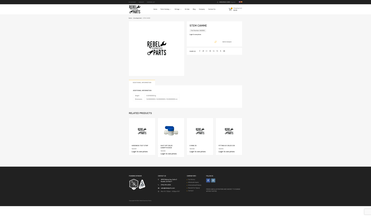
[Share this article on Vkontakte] (217, 51)
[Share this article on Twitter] (203, 51)
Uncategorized (137, 18)
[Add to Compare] (152, 121)
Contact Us (211, 9)
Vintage (177, 9)
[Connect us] (208, 180)
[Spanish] (241, 2)
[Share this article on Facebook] (199, 51)
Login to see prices (195, 34)
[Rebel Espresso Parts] (135, 13)
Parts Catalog (165, 9)
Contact (191, 191)
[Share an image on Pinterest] (210, 51)
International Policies (194, 185)
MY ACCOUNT (132, 2)
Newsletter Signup (194, 188)
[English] (239, 2)
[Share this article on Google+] (206, 51)
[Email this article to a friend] (224, 51)
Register (233, 2)
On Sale (187, 9)
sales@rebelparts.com (168, 188)
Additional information (142, 82)
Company (202, 9)
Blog (194, 9)
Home (155, 9)
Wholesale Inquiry (193, 182)
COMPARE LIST (151, 2)
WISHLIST (141, 2)
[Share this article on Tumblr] (220, 51)
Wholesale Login (224, 2)
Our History (191, 179)
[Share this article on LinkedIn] (213, 51)
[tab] (142, 82)
